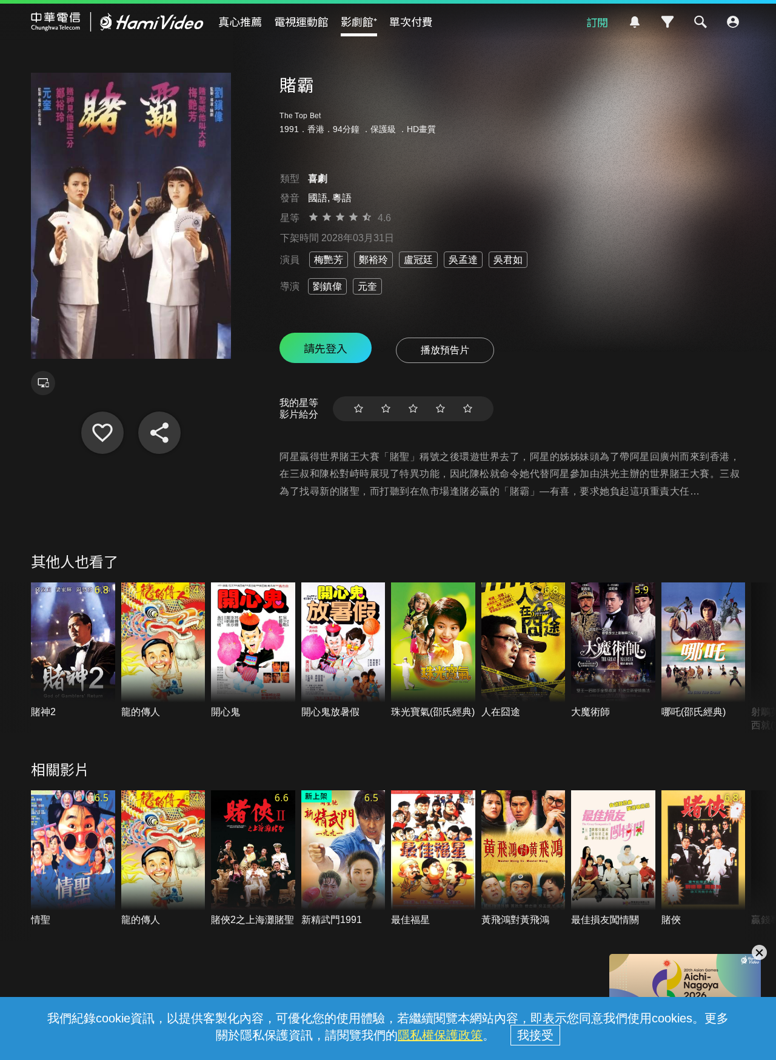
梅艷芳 (328, 260)
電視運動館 (301, 21)
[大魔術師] (613, 650)
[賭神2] (73, 650)
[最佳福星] (433, 858)
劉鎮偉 (327, 286)
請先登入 (325, 348)
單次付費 (411, 21)
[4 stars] (440, 408)
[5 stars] (467, 408)
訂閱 (597, 22)
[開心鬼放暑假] (343, 650)
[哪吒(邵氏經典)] (703, 650)
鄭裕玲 (373, 260)
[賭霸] (102, 433)
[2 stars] (386, 408)
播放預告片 (445, 350)
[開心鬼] (253, 650)
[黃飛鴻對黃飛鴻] (523, 858)
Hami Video (117, 22)
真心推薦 (240, 21)
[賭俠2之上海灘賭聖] (253, 858)
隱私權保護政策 (440, 1035)
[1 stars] (358, 408)
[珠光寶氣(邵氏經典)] (433, 650)
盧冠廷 (418, 260)
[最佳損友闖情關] (613, 858)
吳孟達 (463, 260)
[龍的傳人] (163, 650)
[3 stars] (413, 408)
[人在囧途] (523, 650)
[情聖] (73, 858)
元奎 (367, 286)
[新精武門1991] (343, 858)
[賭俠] (703, 858)
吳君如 (508, 260)
